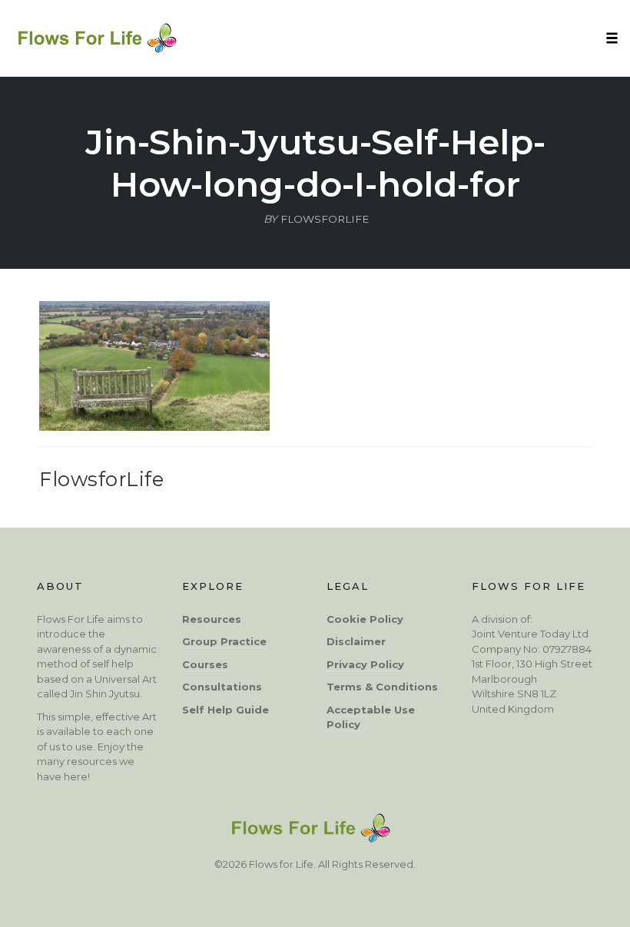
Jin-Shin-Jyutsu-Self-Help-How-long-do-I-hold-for (315, 163)
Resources (211, 619)
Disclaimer (356, 641)
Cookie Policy (365, 619)
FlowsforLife (101, 479)
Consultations (222, 686)
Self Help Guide (225, 710)
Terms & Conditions (382, 686)
